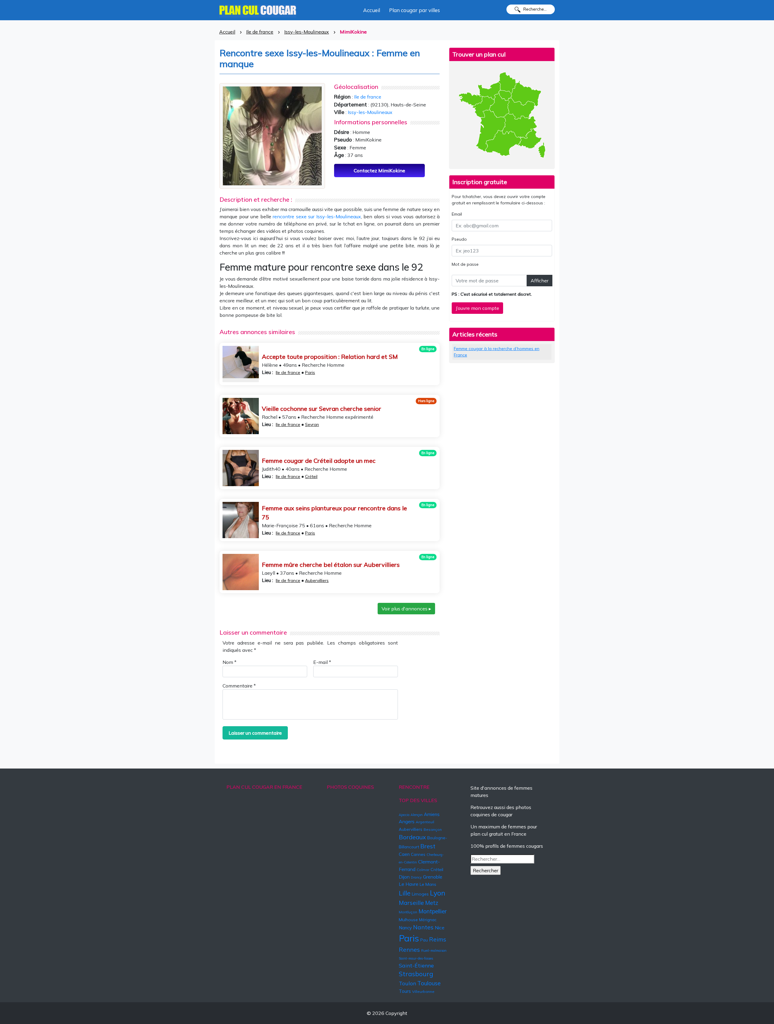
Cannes (418, 854)
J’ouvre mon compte (477, 308)
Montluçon (408, 912)
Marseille (411, 902)
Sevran (312, 424)
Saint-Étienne (416, 965)
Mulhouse (408, 919)
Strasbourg (416, 974)
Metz (431, 902)
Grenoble (432, 877)
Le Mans (428, 884)
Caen (404, 854)
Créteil (311, 476)
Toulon (407, 983)
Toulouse (429, 983)
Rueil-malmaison (434, 950)
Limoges (420, 894)
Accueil (371, 10)
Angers (407, 821)
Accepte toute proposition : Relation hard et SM (330, 356)
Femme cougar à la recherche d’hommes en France (496, 352)
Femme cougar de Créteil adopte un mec (319, 460)
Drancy (416, 877)
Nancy (405, 928)
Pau (424, 940)
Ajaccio (404, 815)
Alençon (417, 815)
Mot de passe (465, 264)
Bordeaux (412, 837)
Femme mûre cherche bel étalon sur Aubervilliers (331, 564)
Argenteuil (425, 822)
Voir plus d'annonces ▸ (406, 609)
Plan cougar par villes (414, 10)
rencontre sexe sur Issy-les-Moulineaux (317, 216)
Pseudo (459, 239)
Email (457, 214)
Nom (229, 662)
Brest (427, 846)
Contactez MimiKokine (379, 170)
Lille (405, 893)
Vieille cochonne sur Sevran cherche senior (321, 408)
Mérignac (428, 919)
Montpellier (432, 911)
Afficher (539, 281)
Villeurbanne (423, 991)
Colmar (423, 869)
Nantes (423, 927)
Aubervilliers (317, 580)
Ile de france (259, 32)
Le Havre (408, 884)
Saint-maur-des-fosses (416, 958)
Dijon (404, 877)
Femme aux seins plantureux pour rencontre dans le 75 (334, 512)
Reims (437, 939)
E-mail (322, 662)
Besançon (433, 829)
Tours (405, 991)
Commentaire (239, 686)
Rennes (409, 949)
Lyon (437, 893)
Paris (310, 372)
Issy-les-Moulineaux (306, 32)
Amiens (432, 814)
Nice (439, 928)
